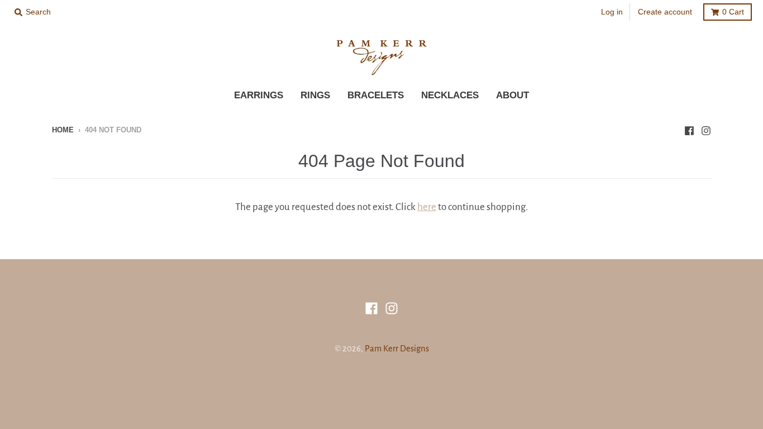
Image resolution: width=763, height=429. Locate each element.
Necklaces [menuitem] (450, 95)
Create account (665, 11)
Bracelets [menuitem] (375, 95)
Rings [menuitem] (315, 95)
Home (63, 130)
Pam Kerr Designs (397, 348)
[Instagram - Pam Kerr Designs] (706, 130)
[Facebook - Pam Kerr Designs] (689, 130)
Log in (612, 11)
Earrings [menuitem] (258, 95)
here (426, 207)
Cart (733, 11)
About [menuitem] (512, 95)
